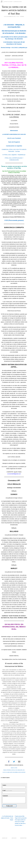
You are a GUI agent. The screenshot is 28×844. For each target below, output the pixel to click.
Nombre (4, 785)
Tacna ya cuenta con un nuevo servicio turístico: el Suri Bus (14, 10)
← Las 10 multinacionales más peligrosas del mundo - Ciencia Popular (7, 818)
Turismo (22, 16)
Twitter (14, 761)
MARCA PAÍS (14, 767)
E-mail (7, 790)
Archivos (14, 838)
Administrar (23, 838)
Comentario (5, 795)
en (14, 146)
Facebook (9, 761)
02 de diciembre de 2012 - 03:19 (11, 16)
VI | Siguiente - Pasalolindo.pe (13, 154)
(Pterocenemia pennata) (14, 220)
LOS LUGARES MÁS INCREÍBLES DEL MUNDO (14, 772)
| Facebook (14, 138)
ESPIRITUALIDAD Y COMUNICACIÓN (13, 1)
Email (19, 761)
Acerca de (4, 838)
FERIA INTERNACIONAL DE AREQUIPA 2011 (14, 770)
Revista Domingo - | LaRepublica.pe (14, 47)
